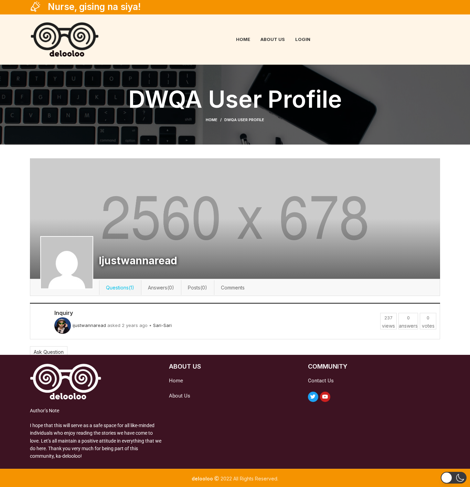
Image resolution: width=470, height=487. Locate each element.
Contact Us (321, 381)
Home (211, 119)
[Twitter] (313, 397)
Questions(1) (120, 287)
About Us (179, 396)
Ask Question (49, 352)
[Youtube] (325, 397)
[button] (454, 478)
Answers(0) (161, 287)
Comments (233, 287)
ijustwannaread (89, 325)
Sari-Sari (162, 325)
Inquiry (63, 312)
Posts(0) (197, 287)
